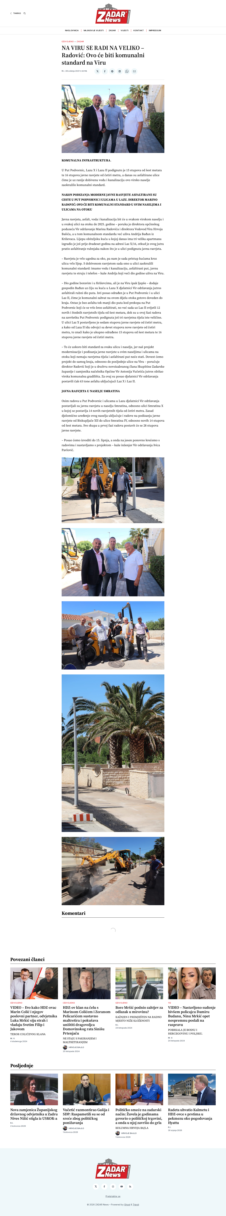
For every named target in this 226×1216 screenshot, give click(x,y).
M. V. (12, 1038)
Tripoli (136, 1204)
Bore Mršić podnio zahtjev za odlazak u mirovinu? (139, 1009)
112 (169, 1003)
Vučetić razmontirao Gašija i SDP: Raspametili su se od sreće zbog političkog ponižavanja (86, 1116)
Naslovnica (72, 30)
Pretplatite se (113, 1196)
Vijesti (125, 30)
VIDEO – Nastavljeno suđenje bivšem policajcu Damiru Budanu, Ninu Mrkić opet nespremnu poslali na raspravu (192, 1016)
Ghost (127, 1204)
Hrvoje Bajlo (76, 1047)
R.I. (63, 71)
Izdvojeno (68, 41)
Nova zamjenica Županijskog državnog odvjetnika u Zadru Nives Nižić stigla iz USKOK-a (34, 1114)
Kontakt (138, 30)
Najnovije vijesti (94, 30)
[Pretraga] (24, 13)
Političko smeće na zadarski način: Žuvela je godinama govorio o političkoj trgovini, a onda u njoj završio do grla (138, 1116)
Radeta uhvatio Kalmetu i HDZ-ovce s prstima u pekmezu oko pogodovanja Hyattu (190, 1116)
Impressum (155, 30)
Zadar (112, 30)
